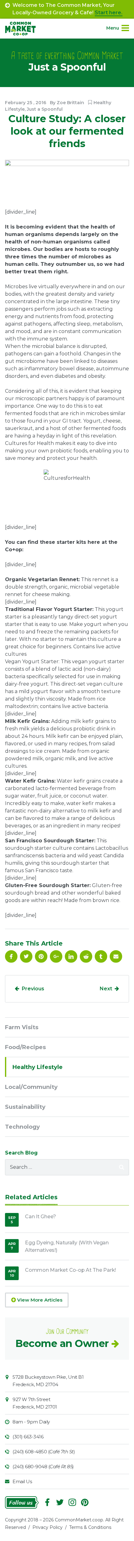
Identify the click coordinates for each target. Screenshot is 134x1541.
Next (106, 989)
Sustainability (25, 1107)
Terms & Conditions (90, 1527)
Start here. (108, 13)
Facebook (11, 956)
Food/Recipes (25, 1047)
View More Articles (39, 1300)
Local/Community (31, 1087)
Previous (33, 989)
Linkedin (71, 956)
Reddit (86, 956)
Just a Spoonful (45, 109)
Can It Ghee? (40, 1216)
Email (116, 956)
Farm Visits (21, 1027)
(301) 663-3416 (27, 1437)
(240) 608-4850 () (43, 1452)
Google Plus (56, 956)
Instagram (72, 1502)
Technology (22, 1126)
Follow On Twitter (26, 956)
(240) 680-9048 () (43, 1466)
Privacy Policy (47, 1527)
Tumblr (101, 956)
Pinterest (41, 956)
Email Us (22, 1481)
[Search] (121, 1167)
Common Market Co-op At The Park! (70, 1270)
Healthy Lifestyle (37, 1067)
